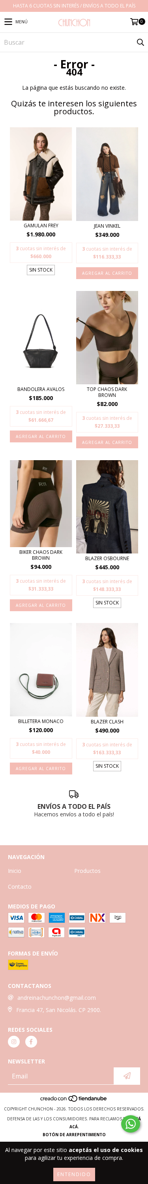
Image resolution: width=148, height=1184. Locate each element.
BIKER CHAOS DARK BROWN (40, 555)
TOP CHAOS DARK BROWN (107, 392)
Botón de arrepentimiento (74, 1134)
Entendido (74, 1174)
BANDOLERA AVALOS (40, 389)
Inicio (14, 870)
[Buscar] (140, 42)
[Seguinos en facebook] (31, 1042)
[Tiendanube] (74, 1101)
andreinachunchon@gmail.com (56, 997)
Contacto (20, 886)
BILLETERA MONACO (41, 721)
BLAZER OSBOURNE (107, 558)
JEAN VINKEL (107, 226)
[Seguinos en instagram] (14, 1042)
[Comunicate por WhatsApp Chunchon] (130, 1124)
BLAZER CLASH (107, 722)
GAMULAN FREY (41, 225)
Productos (87, 870)
